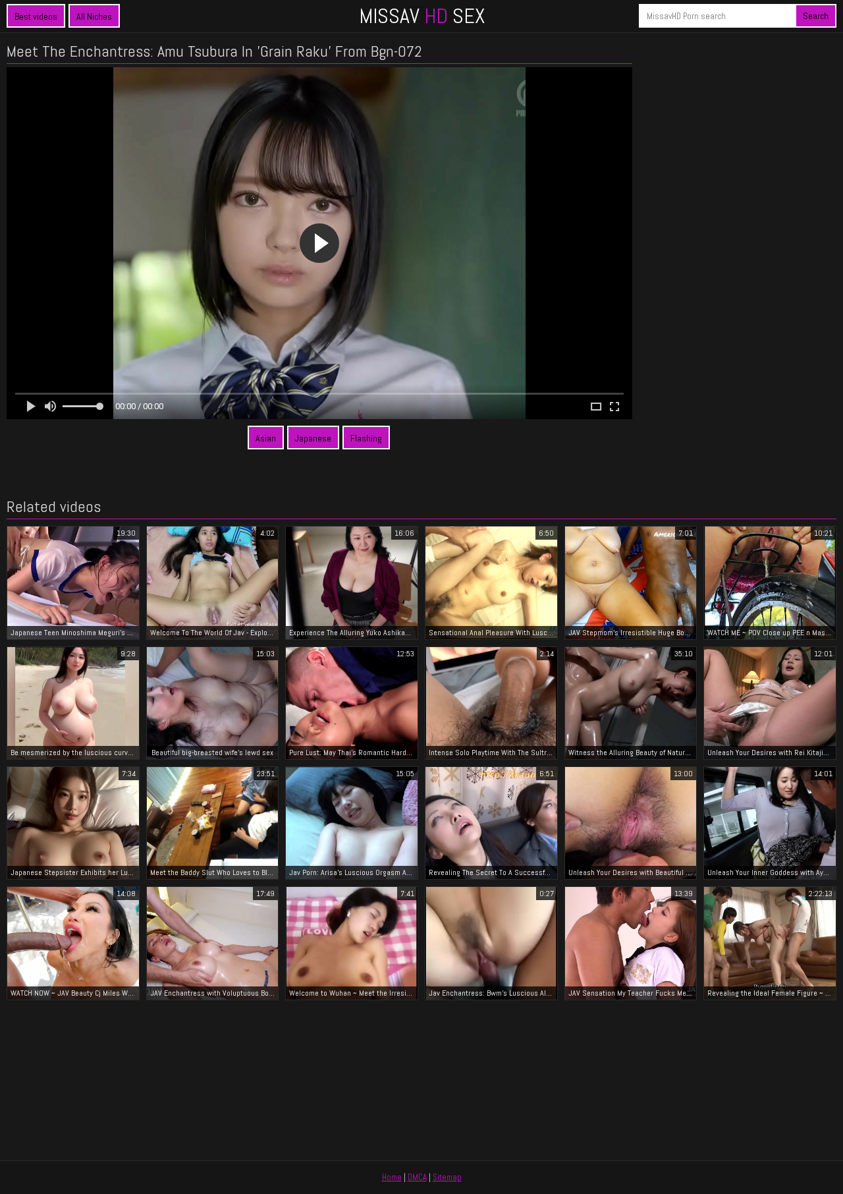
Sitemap (447, 1177)
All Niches (94, 16)
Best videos (35, 16)
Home (392, 1177)
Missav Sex (422, 16)
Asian (266, 438)
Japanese (313, 438)
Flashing (366, 438)
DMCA (417, 1177)
